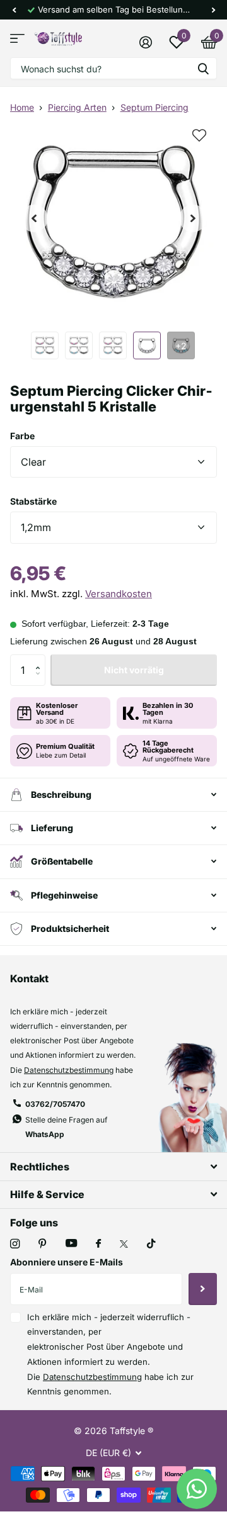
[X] (124, 1244)
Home (22, 107)
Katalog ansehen (17, 38)
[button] (14, 10)
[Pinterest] (42, 1243)
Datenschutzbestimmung (69, 1070)
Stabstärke (33, 501)
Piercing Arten (77, 107)
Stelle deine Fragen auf (66, 1127)
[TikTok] (151, 1243)
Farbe (22, 435)
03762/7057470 (55, 1104)
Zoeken (203, 68)
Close (113, 1166)
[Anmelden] (145, 42)
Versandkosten (118, 594)
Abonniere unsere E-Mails (66, 1262)
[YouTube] (71, 1244)
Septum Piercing (154, 107)
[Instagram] (15, 1243)
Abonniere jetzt (203, 1288)
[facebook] (98, 1244)
